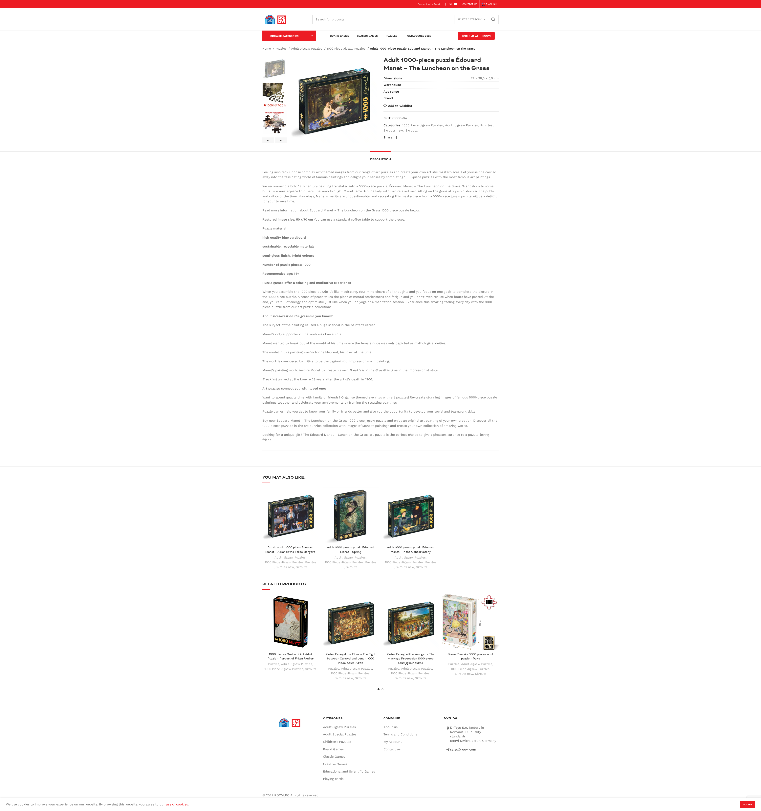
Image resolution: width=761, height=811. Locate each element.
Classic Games (334, 756)
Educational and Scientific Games (349, 771)
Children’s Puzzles (337, 742)
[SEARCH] (493, 19)
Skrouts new (393, 130)
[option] (274, 68)
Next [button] (281, 140)
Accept (747, 804)
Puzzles (281, 48)
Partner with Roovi (476, 35)
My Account (392, 742)
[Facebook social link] (446, 4)
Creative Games (335, 764)
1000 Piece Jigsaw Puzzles (346, 48)
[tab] (380, 157)
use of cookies (177, 804)
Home (267, 48)
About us (390, 727)
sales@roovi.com (463, 749)
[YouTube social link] (455, 4)
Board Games (333, 749)
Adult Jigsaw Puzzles (307, 48)
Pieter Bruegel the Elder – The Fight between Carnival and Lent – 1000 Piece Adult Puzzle (351, 658)
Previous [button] (268, 140)
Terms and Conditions (400, 734)
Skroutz (411, 130)
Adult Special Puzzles (339, 734)
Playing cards (333, 779)
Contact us (392, 749)
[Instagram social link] (450, 4)
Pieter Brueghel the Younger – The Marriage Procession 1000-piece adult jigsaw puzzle (410, 658)
